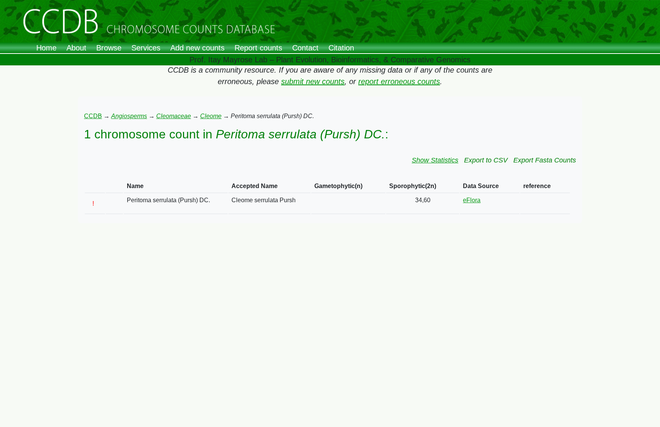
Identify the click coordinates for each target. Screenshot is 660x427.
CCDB (93, 116)
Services (145, 48)
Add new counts (197, 48)
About (76, 48)
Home (46, 48)
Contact (305, 48)
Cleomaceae (173, 116)
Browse (108, 48)
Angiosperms (129, 116)
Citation (341, 48)
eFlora (471, 200)
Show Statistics (435, 160)
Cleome (211, 116)
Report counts (258, 48)
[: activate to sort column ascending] (95, 186)
